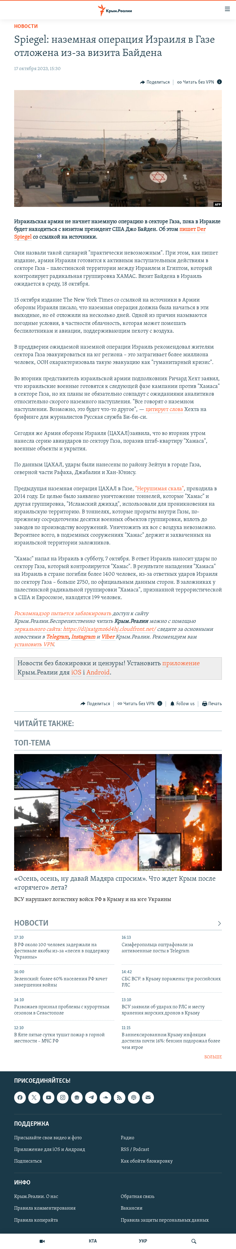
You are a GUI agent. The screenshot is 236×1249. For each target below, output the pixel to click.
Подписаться (28, 1161)
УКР (143, 1241)
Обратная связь (137, 1196)
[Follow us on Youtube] (48, 1097)
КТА (93, 1241)
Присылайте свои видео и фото (48, 1138)
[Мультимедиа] (42, 1241)
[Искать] (194, 1241)
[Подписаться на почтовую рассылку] (148, 1097)
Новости (26, 27)
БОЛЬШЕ (213, 1057)
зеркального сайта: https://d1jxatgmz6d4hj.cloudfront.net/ (85, 629)
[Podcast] (134, 1097)
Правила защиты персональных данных (165, 1220)
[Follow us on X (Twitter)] (34, 1097)
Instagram (83, 637)
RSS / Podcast (135, 1149)
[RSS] (119, 1097)
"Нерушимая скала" (159, 489)
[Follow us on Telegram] (91, 1097)
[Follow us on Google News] (77, 1097)
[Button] (155, 82)
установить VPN (33, 645)
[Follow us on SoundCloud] (105, 1097)
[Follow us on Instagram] (63, 1097)
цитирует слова (164, 410)
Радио (127, 1138)
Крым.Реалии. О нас (36, 1196)
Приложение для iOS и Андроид (49, 1149)
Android (98, 673)
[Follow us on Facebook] (20, 1097)
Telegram (57, 637)
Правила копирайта (36, 1220)
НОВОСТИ (31, 923)
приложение (181, 663)
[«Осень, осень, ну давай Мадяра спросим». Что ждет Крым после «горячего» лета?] (118, 812)
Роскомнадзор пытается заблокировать (63, 614)
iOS (76, 673)
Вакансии (132, 1208)
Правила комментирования (45, 1208)
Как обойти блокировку (147, 1161)
